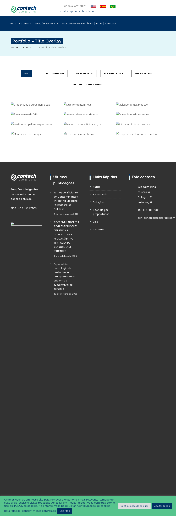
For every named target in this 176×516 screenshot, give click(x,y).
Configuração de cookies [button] (134, 506)
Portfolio (28, 47)
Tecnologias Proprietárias (77, 23)
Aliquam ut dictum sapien (140, 125)
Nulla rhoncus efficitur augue (87, 125)
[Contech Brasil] (23, 8)
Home (13, 23)
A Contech (25, 23)
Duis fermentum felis (88, 105)
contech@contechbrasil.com (77, 11)
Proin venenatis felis (35, 115)
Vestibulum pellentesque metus (35, 125)
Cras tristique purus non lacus (35, 105)
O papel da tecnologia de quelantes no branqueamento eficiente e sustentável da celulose (64, 276)
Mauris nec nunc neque (35, 134)
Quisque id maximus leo (140, 105)
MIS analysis (143, 73)
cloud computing (52, 73)
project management (88, 84)
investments (84, 73)
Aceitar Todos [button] (162, 506)
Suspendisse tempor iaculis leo (140, 134)
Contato (110, 23)
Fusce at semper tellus (88, 134)
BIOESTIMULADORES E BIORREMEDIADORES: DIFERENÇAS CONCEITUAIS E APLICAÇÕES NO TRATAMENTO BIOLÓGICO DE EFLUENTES (67, 236)
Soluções (98, 202)
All (26, 73)
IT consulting (114, 73)
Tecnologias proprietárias (101, 212)
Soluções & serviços (47, 23)
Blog (99, 23)
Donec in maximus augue (140, 115)
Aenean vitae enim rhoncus (87, 115)
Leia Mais (64, 511)
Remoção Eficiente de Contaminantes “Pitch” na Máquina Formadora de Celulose (66, 201)
